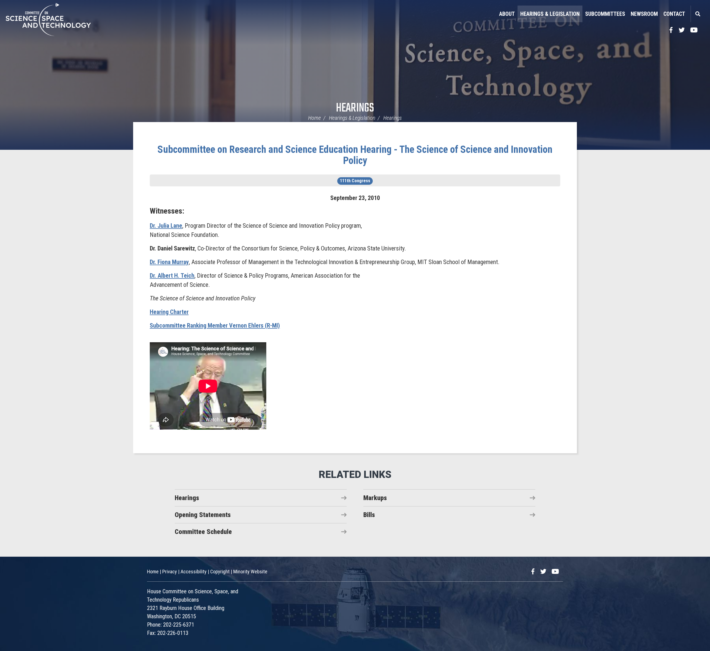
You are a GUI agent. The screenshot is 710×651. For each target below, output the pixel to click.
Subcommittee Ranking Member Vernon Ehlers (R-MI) (215, 325)
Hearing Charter (169, 311)
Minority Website (250, 571)
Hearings (355, 108)
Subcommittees (605, 14)
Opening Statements (203, 515)
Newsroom (644, 14)
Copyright (220, 571)
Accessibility (194, 571)
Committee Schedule (203, 532)
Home (314, 118)
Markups (375, 498)
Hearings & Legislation (550, 14)
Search (697, 14)
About (507, 14)
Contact (674, 14)
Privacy (169, 571)
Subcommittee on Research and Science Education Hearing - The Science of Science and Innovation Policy (355, 155)
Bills (369, 515)
